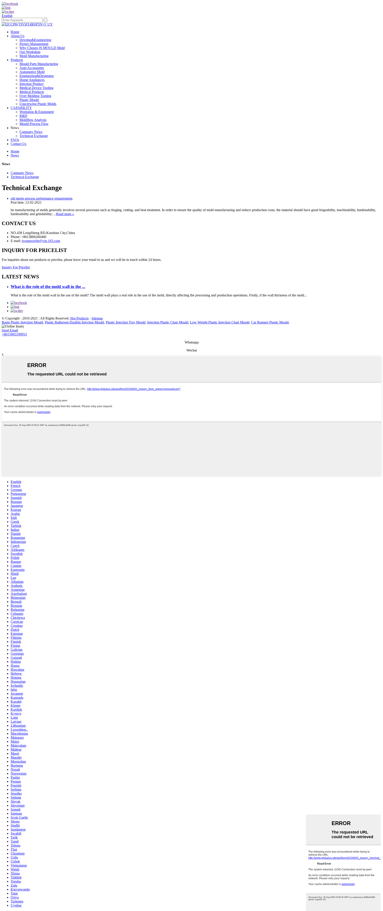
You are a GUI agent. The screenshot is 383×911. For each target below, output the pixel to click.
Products (17, 60)
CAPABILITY (21, 108)
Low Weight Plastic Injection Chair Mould (219, 322)
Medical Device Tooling (36, 88)
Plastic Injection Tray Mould (125, 322)
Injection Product (31, 84)
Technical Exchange (34, 136)
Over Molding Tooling (35, 96)
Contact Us (18, 144)
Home (15, 32)
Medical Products (32, 92)
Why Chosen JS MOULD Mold (42, 48)
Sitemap (97, 318)
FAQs (15, 140)
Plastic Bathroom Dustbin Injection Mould (74, 322)
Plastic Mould (29, 100)
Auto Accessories (32, 68)
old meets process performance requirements (41, 198)
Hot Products (79, 318)
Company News (31, 132)
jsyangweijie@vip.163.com (41, 241)
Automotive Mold (32, 72)
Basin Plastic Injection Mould (22, 322)
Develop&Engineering (35, 40)
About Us (17, 36)
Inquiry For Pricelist (16, 267)
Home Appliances (32, 80)
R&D (23, 116)
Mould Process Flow (34, 124)
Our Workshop (30, 52)
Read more (65, 214)
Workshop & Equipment (37, 112)
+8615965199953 (14, 334)
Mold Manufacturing (34, 56)
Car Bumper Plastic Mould (270, 322)
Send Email (10, 330)
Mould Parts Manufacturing (39, 64)
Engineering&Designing (37, 76)
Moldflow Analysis (33, 120)
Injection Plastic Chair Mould (167, 322)
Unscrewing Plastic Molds (38, 104)
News (15, 155)
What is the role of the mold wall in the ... (48, 286)
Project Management (34, 44)
